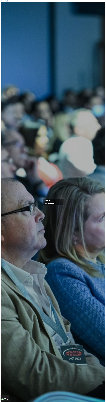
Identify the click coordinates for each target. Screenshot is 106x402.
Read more (5, 398)
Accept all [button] (3, 399)
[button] (4, 400)
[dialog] (5, 398)
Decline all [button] (6, 399)
